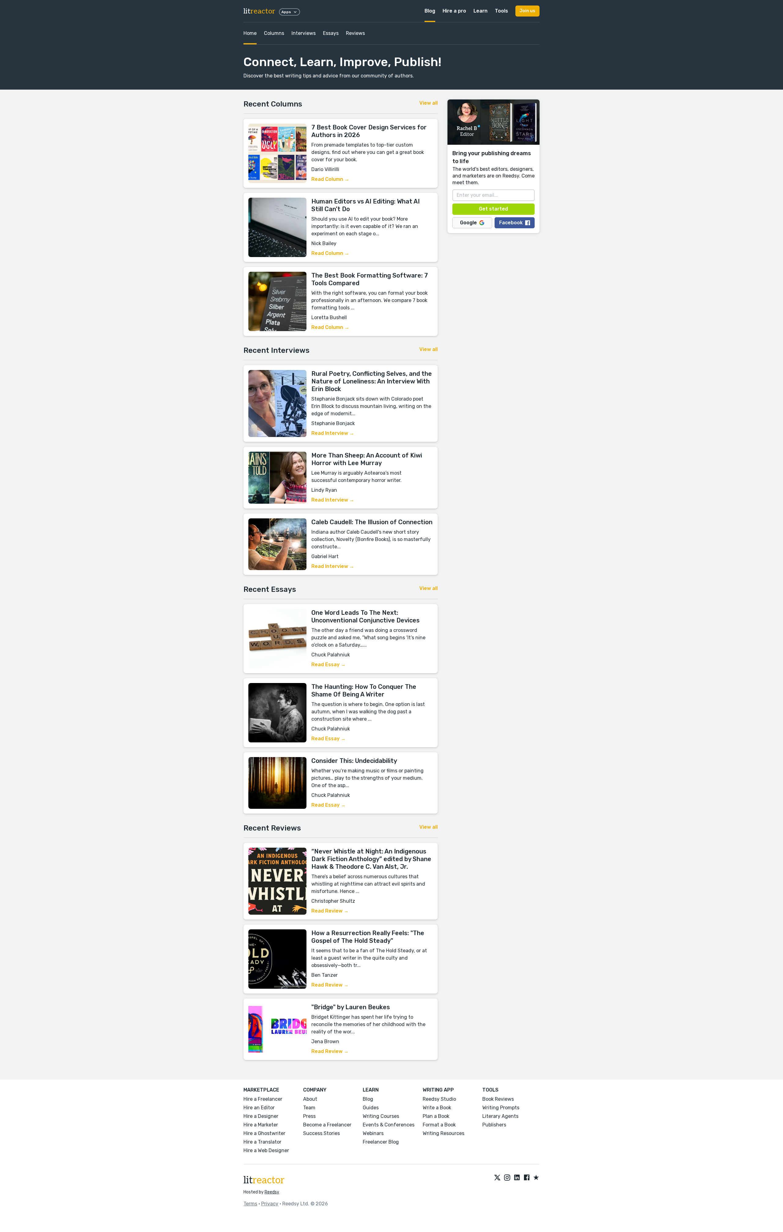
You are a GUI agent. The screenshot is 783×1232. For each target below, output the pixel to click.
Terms (250, 1204)
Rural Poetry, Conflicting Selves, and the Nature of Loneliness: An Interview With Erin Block (371, 381)
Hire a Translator (262, 1142)
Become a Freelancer (327, 1125)
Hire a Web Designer (266, 1150)
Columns (274, 33)
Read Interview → (332, 433)
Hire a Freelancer (262, 1099)
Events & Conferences (388, 1125)
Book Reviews (498, 1099)
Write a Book (437, 1108)
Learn (480, 11)
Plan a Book (436, 1116)
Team (309, 1108)
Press (309, 1116)
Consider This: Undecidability (354, 760)
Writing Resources (443, 1133)
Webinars (373, 1133)
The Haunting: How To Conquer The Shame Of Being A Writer (363, 690)
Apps (286, 12)
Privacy (269, 1204)
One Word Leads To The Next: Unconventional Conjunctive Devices (365, 616)
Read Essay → (328, 664)
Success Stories (321, 1133)
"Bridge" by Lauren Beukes (350, 1007)
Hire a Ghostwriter (264, 1133)
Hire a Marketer (260, 1125)
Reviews (355, 33)
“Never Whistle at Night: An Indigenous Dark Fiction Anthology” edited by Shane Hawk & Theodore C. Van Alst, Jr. (371, 859)
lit (259, 11)
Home (250, 33)
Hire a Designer (260, 1116)
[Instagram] (507, 1178)
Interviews (303, 33)
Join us (527, 10)
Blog (430, 11)
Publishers (494, 1125)
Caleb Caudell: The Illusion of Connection (371, 522)
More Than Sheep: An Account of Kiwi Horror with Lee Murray (366, 459)
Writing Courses (381, 1116)
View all (428, 103)
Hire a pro (454, 11)
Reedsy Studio (439, 1099)
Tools (501, 11)
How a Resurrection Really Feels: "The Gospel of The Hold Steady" (367, 936)
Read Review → (330, 911)
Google (468, 223)
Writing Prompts (500, 1108)
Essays (331, 33)
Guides (371, 1108)
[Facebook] (526, 1178)
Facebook (511, 223)
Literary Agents (500, 1116)
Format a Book (439, 1125)
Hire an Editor (259, 1108)
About (310, 1099)
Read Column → (330, 179)
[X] (497, 1178)
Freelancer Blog (381, 1142)
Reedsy (272, 1192)
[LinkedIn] (517, 1178)
